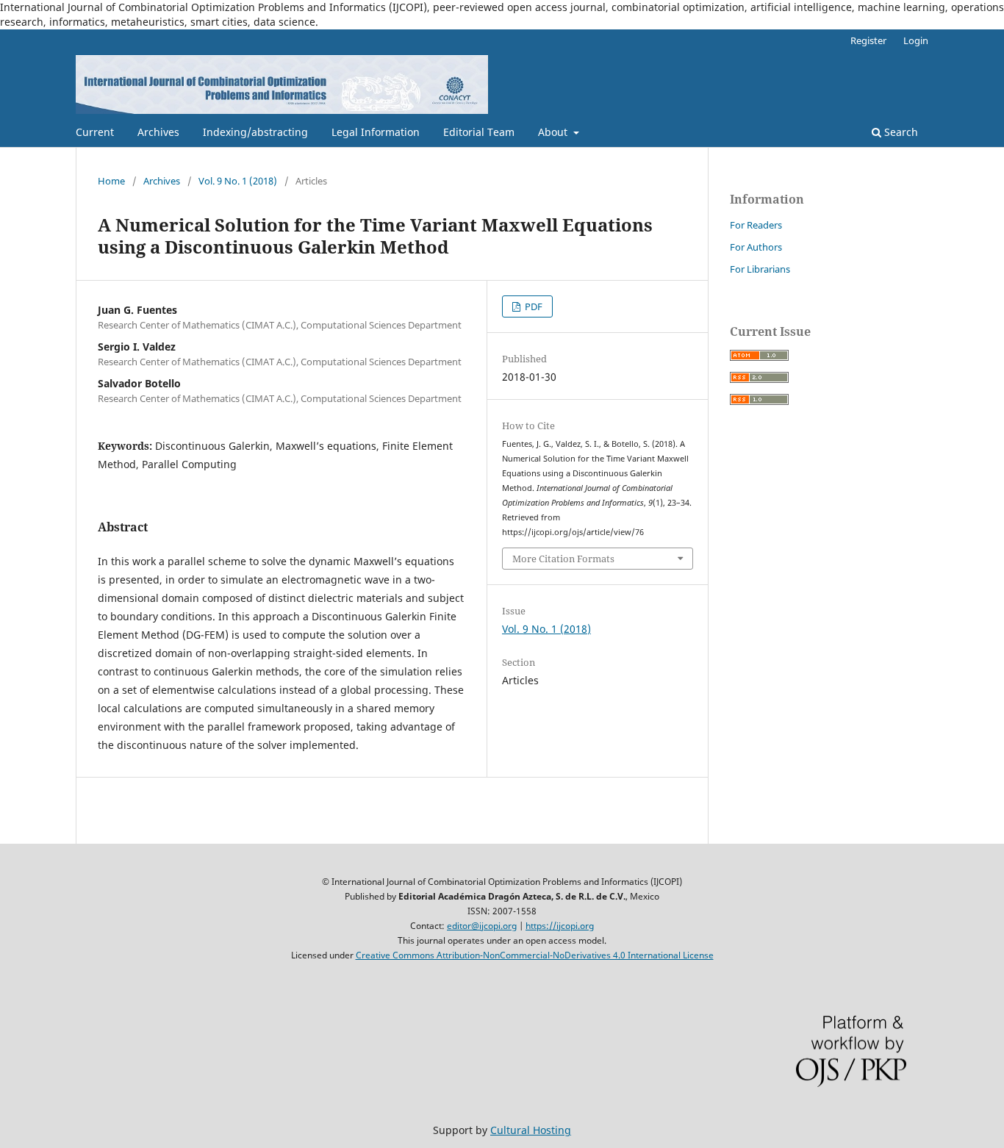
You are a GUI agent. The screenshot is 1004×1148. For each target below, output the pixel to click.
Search (899, 132)
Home (111, 180)
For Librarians (760, 269)
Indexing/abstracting (255, 132)
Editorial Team (478, 132)
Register (868, 40)
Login (915, 40)
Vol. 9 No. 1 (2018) (237, 180)
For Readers (756, 225)
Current (95, 132)
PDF (532, 306)
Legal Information (375, 132)
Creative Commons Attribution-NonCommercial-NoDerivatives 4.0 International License (535, 955)
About (554, 132)
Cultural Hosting (530, 1130)
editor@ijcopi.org (482, 925)
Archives (158, 132)
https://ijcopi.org (560, 925)
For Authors (756, 247)
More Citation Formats (563, 558)
